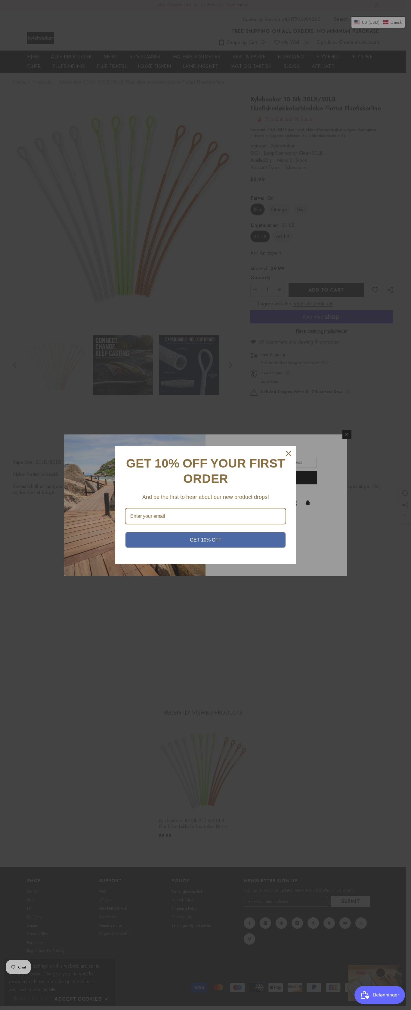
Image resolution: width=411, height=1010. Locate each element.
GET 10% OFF (205, 539)
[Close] (288, 453)
